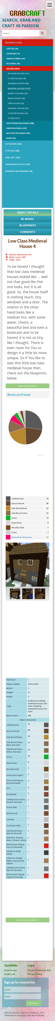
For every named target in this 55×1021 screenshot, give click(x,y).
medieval (32, 700)
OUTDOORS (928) (13, 144)
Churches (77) (13, 53)
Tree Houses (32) (16, 103)
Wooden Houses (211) (18, 73)
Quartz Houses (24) (17, 93)
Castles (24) (12, 48)
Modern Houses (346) (18, 83)
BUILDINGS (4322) (13, 42)
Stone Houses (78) (17, 78)
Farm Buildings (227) (16, 128)
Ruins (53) (11, 138)
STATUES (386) (12, 150)
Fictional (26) (13, 63)
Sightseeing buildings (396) (20, 123)
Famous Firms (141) (15, 58)
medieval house (35, 703)
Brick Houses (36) (16, 98)
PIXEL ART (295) (12, 157)
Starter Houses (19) (18, 113)
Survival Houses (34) (18, 108)
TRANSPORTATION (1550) (17, 164)
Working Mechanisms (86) (18, 171)
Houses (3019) (13, 68)
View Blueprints (27, 385)
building (41, 700)
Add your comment (27, 920)
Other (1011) (14, 118)
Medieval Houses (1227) (19, 88)
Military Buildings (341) (18, 133)
